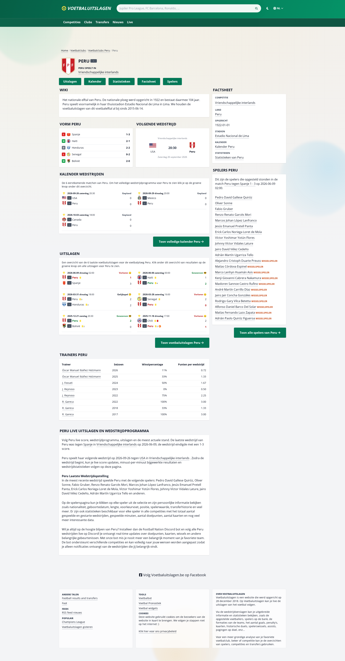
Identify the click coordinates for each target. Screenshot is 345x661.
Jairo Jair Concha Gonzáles (232, 295)
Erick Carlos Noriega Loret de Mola (238, 232)
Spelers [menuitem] (172, 81)
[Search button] (256, 8)
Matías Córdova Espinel (231, 266)
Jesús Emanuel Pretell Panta (234, 226)
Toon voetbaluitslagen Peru (181, 343)
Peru (218, 114)
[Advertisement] (172, 39)
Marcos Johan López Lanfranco (236, 220)
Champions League (73, 622)
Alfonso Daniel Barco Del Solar (235, 307)
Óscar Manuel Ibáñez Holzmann (81, 370)
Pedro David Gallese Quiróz (233, 197)
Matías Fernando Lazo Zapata (235, 312)
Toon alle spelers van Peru (259, 333)
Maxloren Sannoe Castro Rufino (236, 284)
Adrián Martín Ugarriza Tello (234, 255)
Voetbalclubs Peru (99, 50)
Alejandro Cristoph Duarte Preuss (238, 261)
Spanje (88, 444)
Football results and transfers (80, 598)
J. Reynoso (68, 389)
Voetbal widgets (148, 608)
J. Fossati (67, 382)
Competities (71, 22)
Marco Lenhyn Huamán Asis (234, 272)
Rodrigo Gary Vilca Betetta (233, 301)
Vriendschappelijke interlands (98, 72)
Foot (64, 603)
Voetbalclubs (78, 50)
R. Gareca (68, 401)
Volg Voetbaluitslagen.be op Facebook (174, 574)
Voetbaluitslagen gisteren (77, 627)
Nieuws (118, 22)
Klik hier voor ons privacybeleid (157, 631)
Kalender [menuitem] (94, 81)
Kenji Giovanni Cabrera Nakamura (238, 278)
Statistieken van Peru (229, 157)
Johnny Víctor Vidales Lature (234, 243)
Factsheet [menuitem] (149, 81)
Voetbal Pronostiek (150, 603)
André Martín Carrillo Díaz (232, 289)
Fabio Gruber (224, 209)
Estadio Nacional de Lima (232, 136)
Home (64, 50)
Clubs (88, 22)
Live (130, 22)
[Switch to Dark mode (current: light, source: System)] (267, 8)
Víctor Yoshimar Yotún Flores (235, 238)
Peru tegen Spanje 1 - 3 (240, 184)
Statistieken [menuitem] (121, 81)
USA (142, 458)
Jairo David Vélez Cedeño (232, 249)
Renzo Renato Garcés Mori (233, 215)
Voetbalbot (145, 598)
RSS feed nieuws (72, 612)
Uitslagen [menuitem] (70, 81)
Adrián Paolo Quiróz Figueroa (235, 318)
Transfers (102, 22)
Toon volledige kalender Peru (180, 242)
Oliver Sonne (223, 203)
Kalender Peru (224, 147)
